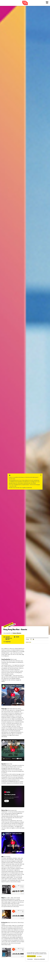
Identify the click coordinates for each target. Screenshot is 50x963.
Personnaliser (30, 959)
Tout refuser (39, 956)
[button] (47, 3)
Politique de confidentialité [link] (39, 959)
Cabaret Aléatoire (17, 633)
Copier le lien (28, 642)
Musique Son (11, 625)
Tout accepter (31, 956)
